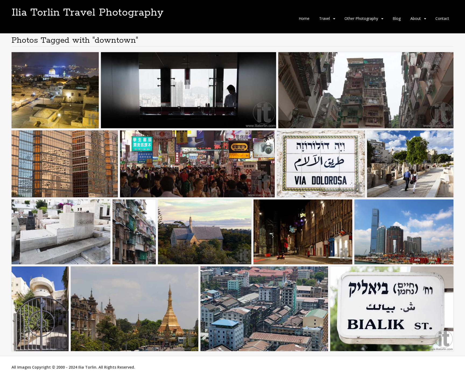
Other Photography (361, 18)
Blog (397, 18)
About (415, 18)
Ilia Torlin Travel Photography (88, 12)
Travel (324, 18)
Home (304, 18)
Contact (442, 18)
